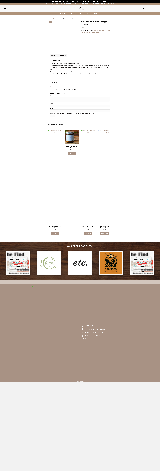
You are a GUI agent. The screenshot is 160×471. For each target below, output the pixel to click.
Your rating (53, 93)
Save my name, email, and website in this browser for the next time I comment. (72, 113)
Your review (53, 95)
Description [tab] (54, 55)
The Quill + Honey (94, 32)
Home (49, 18)
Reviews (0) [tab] (62, 55)
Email (52, 108)
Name (52, 103)
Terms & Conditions (80, 381)
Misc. (87, 32)
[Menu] (5, 9)
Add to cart (55, 233)
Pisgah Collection (56, 18)
